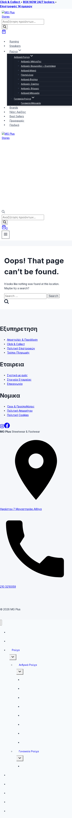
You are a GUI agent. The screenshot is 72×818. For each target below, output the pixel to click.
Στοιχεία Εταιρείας (19, 379)
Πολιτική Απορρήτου (20, 410)
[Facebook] (7, 427)
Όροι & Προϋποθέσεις (20, 406)
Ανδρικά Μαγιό (28, 70)
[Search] (5, 27)
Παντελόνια (27, 75)
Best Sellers (16, 792)
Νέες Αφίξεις (17, 784)
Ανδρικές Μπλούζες (31, 61)
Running (14, 632)
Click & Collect (16, 344)
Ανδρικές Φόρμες (30, 88)
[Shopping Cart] (4, 33)
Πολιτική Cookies (18, 415)
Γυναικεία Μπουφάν (31, 103)
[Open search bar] (3, 212)
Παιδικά (14, 125)
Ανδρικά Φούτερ (29, 79)
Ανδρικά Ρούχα (28, 664)
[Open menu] (5, 235)
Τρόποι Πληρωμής (18, 352)
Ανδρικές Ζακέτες (30, 84)
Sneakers (15, 46)
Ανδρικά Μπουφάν (30, 93)
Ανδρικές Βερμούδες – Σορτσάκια (38, 66)
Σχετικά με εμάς (17, 375)
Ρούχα (16, 650)
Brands (13, 775)
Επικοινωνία (15, 384)
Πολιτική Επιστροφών (21, 348)
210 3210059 (8, 586)
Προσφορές (16, 801)
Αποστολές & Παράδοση (22, 339)
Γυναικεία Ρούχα (29, 751)
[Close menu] (1, 622)
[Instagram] (2, 427)
